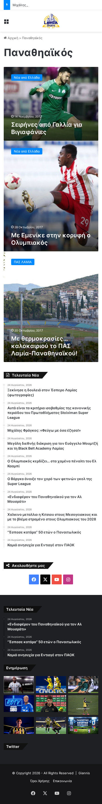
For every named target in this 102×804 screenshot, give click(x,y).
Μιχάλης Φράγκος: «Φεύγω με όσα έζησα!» (46, 5)
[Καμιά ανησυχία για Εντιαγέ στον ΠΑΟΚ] (83, 684)
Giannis (84, 773)
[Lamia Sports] (51, 21)
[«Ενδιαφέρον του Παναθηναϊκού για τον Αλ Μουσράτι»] (19, 684)
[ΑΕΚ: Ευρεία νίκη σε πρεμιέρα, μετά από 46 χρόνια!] (51, 725)
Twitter (12, 746)
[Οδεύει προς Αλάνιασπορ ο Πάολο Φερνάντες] (83, 705)
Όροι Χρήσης (40, 781)
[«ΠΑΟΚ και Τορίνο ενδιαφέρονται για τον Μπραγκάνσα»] (51, 703)
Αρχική (12, 38)
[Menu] (6, 22)
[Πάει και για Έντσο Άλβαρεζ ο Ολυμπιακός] (19, 725)
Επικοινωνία (62, 781)
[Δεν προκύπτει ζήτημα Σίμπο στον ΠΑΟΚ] (19, 703)
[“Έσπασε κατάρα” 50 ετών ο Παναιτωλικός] (51, 684)
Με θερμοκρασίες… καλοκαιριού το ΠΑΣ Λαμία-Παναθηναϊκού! (44, 346)
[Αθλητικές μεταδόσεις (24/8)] (83, 725)
